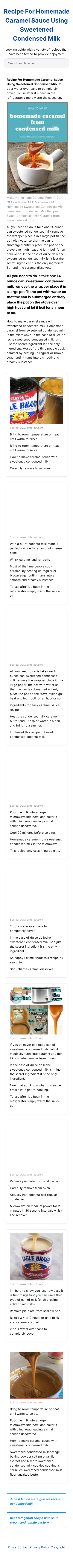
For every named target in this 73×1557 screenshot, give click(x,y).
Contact (23, 1547)
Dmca (12, 1547)
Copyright (58, 1547)
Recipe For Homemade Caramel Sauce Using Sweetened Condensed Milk (36, 25)
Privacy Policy (40, 1547)
